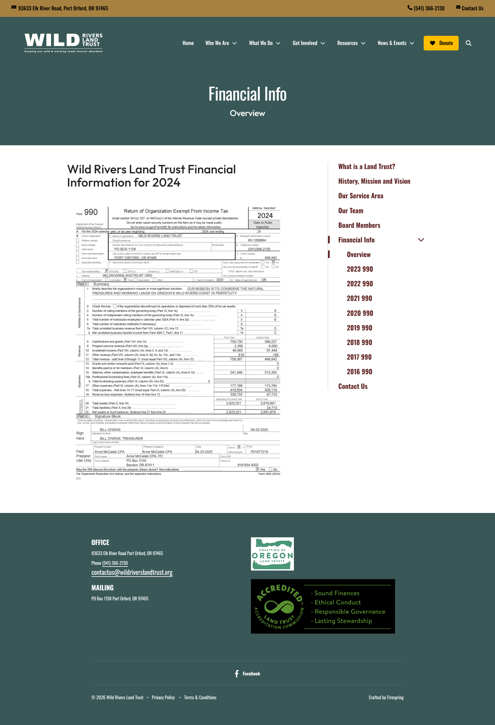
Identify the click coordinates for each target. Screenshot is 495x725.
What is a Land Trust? (366, 166)
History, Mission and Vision (374, 181)
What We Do (261, 43)
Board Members (359, 225)
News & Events (392, 43)
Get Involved (305, 43)
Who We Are (217, 43)
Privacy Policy (163, 697)
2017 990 (359, 357)
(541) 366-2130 (429, 8)
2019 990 (359, 328)
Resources (347, 43)
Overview (359, 254)
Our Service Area (360, 195)
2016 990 (359, 371)
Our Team (351, 210)
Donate (446, 43)
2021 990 (359, 298)
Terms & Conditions (200, 697)
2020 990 (360, 313)
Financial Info (356, 240)
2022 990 (360, 283)
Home (188, 43)
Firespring (395, 697)
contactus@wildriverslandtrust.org (131, 572)
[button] (468, 43)
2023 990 (360, 269)
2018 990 (359, 342)
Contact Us (473, 8)
